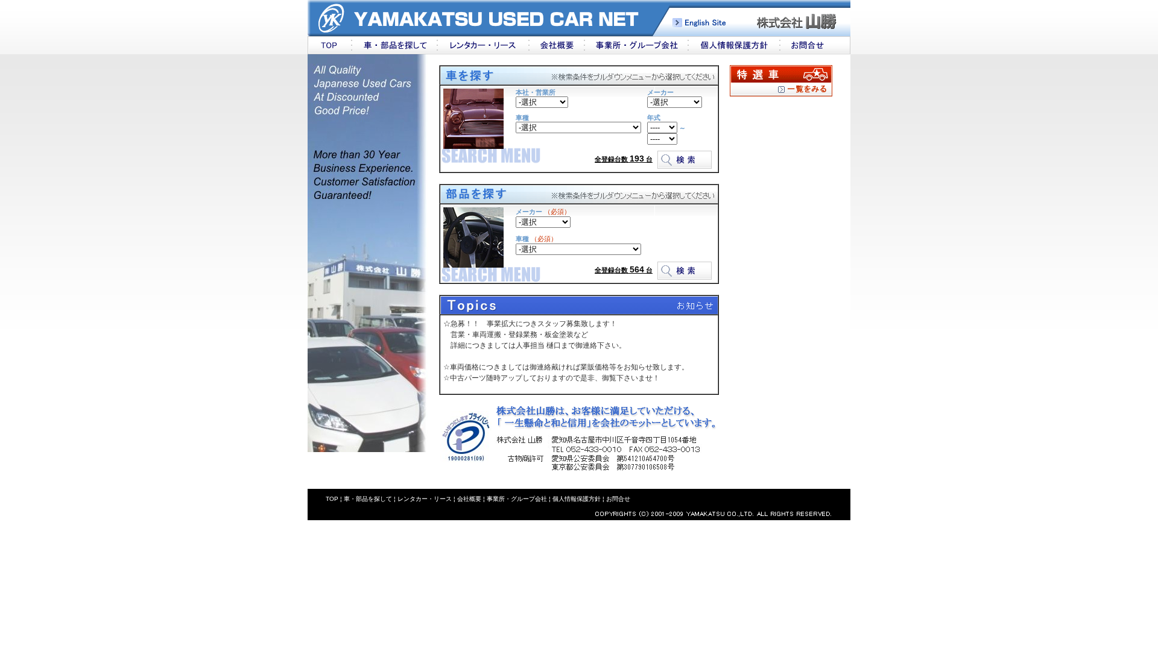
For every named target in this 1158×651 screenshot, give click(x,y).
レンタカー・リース (424, 498)
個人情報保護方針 (576, 498)
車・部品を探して (368, 498)
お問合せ (618, 498)
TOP (332, 498)
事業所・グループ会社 (517, 498)
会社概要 (469, 498)
